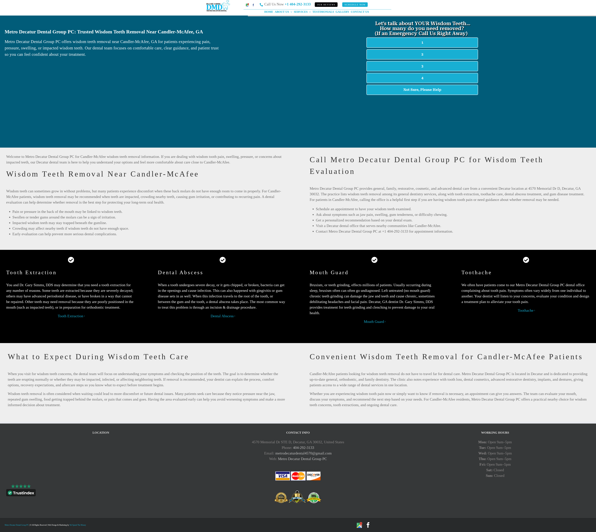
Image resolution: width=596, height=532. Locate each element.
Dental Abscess (222, 316)
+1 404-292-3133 (298, 4)
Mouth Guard (374, 322)
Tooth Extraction (70, 316)
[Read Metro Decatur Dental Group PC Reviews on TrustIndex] (21, 493)
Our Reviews (326, 4)
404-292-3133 (303, 448)
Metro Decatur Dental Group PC (302, 459)
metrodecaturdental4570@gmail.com (303, 453)
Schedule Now (355, 4)
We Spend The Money (78, 525)
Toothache (525, 310)
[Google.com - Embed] (101, 462)
